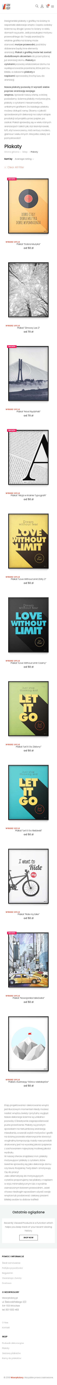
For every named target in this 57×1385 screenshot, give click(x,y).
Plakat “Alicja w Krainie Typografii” (28, 495)
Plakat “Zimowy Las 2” (28, 328)
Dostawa (6, 1283)
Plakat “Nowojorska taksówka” (28, 998)
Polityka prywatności (12, 1268)
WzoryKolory (17, 1377)
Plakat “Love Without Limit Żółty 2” (28, 579)
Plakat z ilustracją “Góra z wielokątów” (28, 1082)
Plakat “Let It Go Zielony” (28, 746)
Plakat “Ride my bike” (28, 914)
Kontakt (6, 1327)
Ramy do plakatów (11, 1358)
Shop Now (28, 1237)
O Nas (5, 1322)
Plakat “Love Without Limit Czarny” (28, 663)
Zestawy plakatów (11, 1353)
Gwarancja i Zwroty (11, 1278)
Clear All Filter (15, 167)
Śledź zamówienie (11, 1262)
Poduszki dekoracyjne (13, 1343)
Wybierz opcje (13, 242)
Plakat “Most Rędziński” (28, 411)
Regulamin (7, 1273)
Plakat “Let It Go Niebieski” (28, 830)
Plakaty (5, 1348)
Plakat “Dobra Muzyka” (28, 244)
